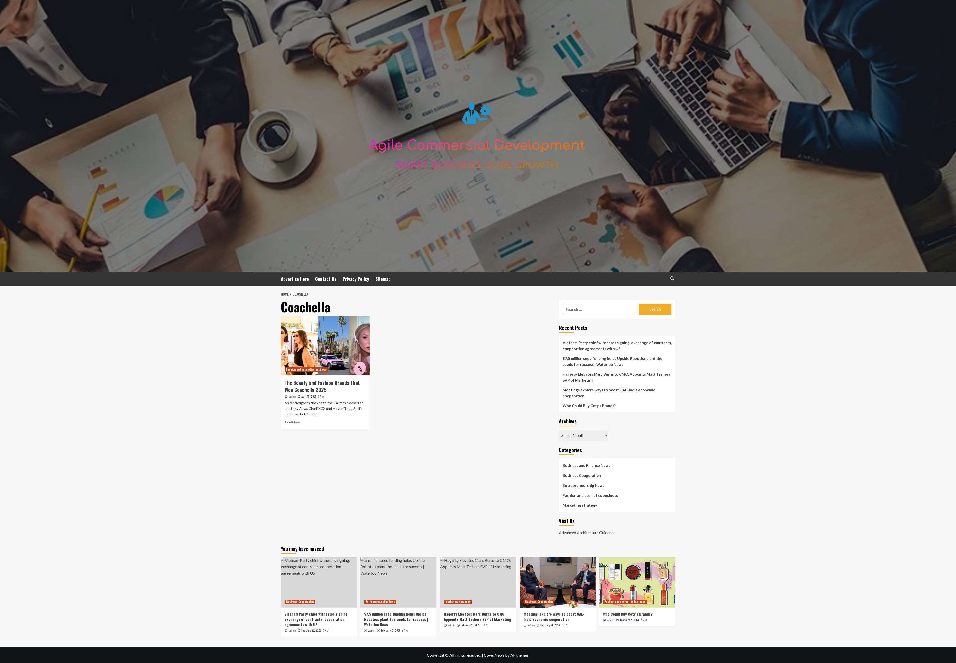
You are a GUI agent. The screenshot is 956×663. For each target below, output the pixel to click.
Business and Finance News (586, 465)
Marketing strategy (580, 505)
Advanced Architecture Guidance (587, 532)
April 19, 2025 (308, 396)
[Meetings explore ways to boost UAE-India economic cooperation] (558, 582)
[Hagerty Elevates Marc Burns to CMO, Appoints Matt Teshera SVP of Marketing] (478, 582)
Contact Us (325, 279)
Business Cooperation (582, 475)
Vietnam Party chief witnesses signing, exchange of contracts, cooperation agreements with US (617, 345)
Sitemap (383, 279)
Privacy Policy (356, 279)
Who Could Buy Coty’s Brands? (589, 405)
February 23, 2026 (311, 630)
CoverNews (494, 655)
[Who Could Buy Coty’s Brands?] (637, 582)
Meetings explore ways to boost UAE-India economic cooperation (609, 393)
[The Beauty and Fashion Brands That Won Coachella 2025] (325, 345)
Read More (292, 422)
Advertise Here (295, 279)
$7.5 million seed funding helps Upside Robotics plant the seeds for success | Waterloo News (612, 361)
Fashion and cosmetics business (306, 369)
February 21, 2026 (391, 630)
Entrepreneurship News (583, 485)
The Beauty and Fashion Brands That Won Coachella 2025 (322, 386)
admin (292, 396)
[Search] (672, 278)
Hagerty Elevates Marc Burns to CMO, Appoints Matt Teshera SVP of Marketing (616, 377)
